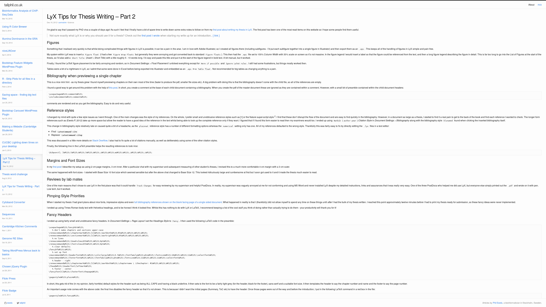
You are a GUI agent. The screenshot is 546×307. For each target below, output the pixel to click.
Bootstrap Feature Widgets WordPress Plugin (17, 66)
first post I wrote (151, 35)
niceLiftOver (9, 52)
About (531, 4)
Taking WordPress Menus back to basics (21, 254)
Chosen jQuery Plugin (14, 268)
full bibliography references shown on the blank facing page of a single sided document (178, 202)
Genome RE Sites (12, 240)
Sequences (8, 215)
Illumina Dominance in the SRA (20, 40)
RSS (540, 4)
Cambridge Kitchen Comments (19, 228)
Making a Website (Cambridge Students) (19, 130)
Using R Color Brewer (14, 28)
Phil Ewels (497, 302)
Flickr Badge (9, 292)
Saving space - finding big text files (19, 98)
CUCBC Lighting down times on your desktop (20, 145)
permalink (62, 22)
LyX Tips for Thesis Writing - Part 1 (20, 189)
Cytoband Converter (13, 203)
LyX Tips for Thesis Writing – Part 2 (19, 161)
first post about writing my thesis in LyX (232, 29)
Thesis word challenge (15, 175)
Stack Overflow (99, 140)
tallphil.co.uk (13, 4)
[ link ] (216, 35)
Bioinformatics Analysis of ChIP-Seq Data (20, 14)
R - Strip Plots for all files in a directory (18, 82)
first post (57, 166)
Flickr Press (8, 280)
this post (113, 87)
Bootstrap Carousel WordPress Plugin (19, 114)
